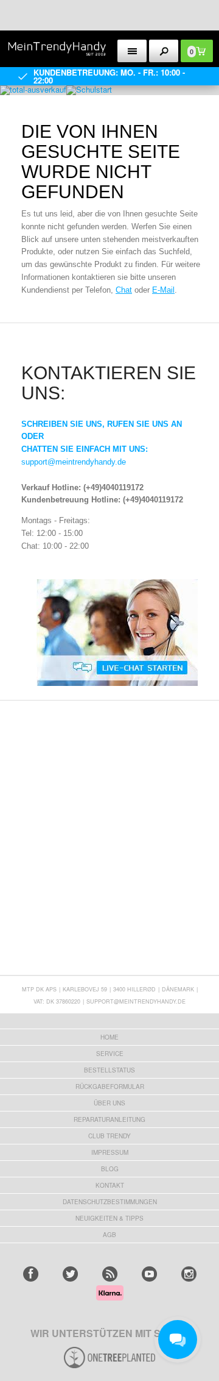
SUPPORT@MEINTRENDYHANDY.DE (136, 1001)
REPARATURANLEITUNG (109, 1119)
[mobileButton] (164, 51)
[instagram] (188, 1274)
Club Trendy (109, 1136)
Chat (124, 289)
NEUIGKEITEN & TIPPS (109, 1218)
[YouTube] (149, 1274)
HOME (109, 1037)
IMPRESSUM (109, 1152)
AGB (109, 1234)
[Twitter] (70, 1274)
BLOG (110, 1169)
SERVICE (109, 1053)
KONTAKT (110, 1185)
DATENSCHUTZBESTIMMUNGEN (110, 1201)
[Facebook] (30, 1274)
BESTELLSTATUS (109, 1070)
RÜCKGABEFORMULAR (109, 1086)
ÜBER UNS (109, 1103)
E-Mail (163, 289)
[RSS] (109, 1274)
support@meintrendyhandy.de (73, 461)
